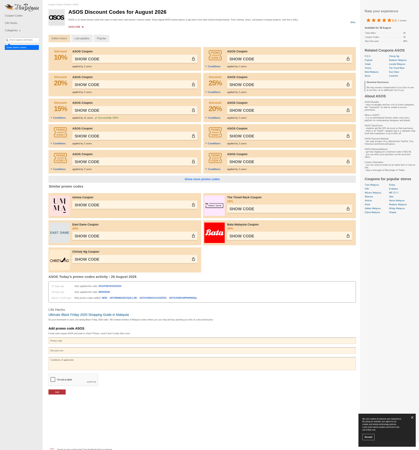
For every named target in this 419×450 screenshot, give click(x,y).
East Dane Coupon (85, 226)
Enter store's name (16, 47)
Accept (368, 437)
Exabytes (393, 189)
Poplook (369, 60)
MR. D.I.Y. (394, 192)
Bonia (367, 76)
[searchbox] (22, 39)
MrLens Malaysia (373, 192)
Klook (367, 204)
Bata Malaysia (371, 72)
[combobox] (22, 39)
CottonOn (393, 76)
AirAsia (368, 200)
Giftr (367, 189)
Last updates (81, 38)
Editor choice (59, 38)
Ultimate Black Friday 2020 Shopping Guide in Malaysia (88, 314)
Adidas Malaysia (373, 208)
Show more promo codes (202, 179)
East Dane (394, 72)
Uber (391, 196)
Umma (368, 68)
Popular (101, 38)
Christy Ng (394, 56)
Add (57, 392)
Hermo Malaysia (396, 200)
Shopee (392, 212)
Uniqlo (368, 64)
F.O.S (367, 56)
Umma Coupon (82, 197)
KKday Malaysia (397, 208)
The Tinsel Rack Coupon (244, 199)
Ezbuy (392, 185)
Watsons (369, 196)
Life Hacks (11, 23)
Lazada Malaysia (397, 64)
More (353, 22)
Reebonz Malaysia (398, 60)
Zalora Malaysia (372, 212)
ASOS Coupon (82, 51)
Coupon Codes (14, 15)
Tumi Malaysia (372, 185)
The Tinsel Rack (397, 68)
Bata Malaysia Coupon (243, 226)
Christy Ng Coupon (85, 251)
